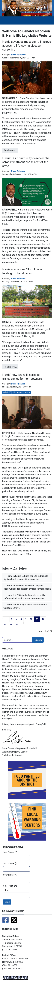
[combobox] (17, 640)
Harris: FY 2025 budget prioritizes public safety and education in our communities (24, 597)
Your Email (10, 874)
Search (38, 640)
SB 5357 (6, 392)
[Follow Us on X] (14, 919)
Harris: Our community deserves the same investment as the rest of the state (26, 162)
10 (31, 619)
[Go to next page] (22, 623)
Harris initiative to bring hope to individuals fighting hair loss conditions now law (25, 578)
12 (43, 619)
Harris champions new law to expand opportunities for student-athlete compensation (27, 587)
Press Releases (18, 55)
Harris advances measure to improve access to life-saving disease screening (26, 45)
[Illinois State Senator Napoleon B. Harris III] (27, 8)
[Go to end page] (25, 623)
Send (7, 902)
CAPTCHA (10, 886)
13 (5, 624)
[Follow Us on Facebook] (5, 919)
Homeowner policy (22, 392)
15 (17, 624)
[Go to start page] (4, 617)
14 (11, 624)
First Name (10, 852)
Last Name (10, 863)
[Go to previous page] (8, 617)
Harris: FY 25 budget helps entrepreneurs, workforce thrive (25, 606)
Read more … (10, 150)
